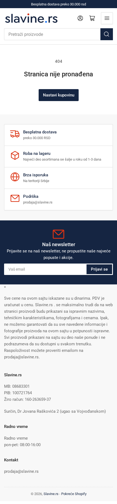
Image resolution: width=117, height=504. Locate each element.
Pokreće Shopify (74, 494)
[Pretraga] (107, 34)
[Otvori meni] (107, 18)
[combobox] (58, 34)
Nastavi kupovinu (58, 95)
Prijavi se (99, 269)
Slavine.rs (51, 494)
